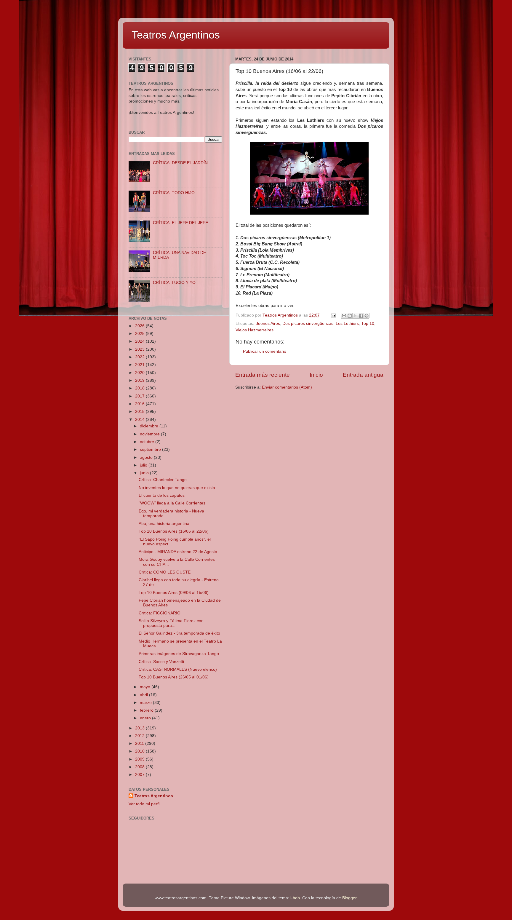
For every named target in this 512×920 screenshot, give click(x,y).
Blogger (349, 898)
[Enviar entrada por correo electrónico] (333, 315)
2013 (140, 728)
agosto (147, 457)
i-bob (295, 898)
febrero (147, 710)
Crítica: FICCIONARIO (159, 613)
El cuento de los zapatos (162, 495)
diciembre (149, 426)
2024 (140, 341)
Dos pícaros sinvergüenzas (307, 323)
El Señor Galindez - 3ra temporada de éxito (179, 633)
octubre (147, 442)
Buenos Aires (267, 323)
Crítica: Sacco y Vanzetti (161, 661)
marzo (146, 702)
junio (145, 473)
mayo (145, 687)
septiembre (151, 449)
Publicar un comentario (264, 351)
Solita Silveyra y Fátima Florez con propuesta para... (171, 623)
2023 (140, 349)
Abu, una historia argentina (164, 523)
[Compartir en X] (355, 316)
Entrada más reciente (262, 375)
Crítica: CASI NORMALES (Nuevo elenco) (178, 669)
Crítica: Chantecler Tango (163, 479)
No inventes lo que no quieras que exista (177, 487)
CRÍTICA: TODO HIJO (174, 193)
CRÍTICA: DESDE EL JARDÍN (180, 163)
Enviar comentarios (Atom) (287, 387)
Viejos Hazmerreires (254, 330)
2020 (140, 372)
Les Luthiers (347, 323)
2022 (140, 357)
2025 (140, 333)
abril (144, 695)
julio (144, 465)
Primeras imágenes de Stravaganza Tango (179, 653)
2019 (140, 380)
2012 (140, 736)
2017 (140, 396)
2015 (140, 411)
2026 (140, 326)
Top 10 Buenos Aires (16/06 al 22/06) (174, 531)
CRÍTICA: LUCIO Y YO (174, 282)
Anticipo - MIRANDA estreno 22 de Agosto (178, 552)
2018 (140, 388)
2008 (140, 767)
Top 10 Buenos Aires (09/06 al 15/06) (174, 592)
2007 (140, 774)
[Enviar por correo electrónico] (344, 316)
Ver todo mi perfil (144, 804)
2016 (140, 404)
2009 (140, 759)
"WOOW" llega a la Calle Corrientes (172, 503)
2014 (140, 419)
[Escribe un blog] (350, 316)
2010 (140, 751)
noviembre (150, 434)
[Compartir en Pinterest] (366, 316)
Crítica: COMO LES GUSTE (165, 572)
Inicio (316, 375)
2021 (140, 364)
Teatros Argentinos (176, 35)
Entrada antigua (363, 375)
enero (146, 718)
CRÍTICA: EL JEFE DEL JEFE (180, 223)
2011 (140, 743)
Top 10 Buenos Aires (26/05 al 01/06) (174, 677)
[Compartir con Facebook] (361, 316)
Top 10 (367, 323)
